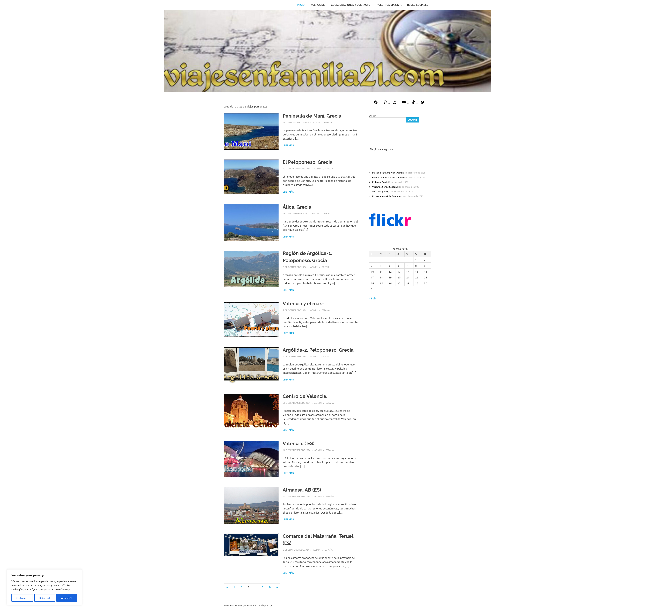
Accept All (66, 597)
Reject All (44, 597)
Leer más (288, 145)
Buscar (372, 115)
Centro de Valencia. (305, 396)
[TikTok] (413, 103)
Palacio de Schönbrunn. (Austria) (388, 172)
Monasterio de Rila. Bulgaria (386, 196)
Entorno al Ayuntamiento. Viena (388, 177)
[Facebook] (376, 103)
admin (316, 122)
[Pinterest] (385, 103)
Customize (22, 597)
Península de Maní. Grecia (312, 116)
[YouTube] (404, 103)
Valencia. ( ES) (299, 443)
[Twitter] (423, 103)
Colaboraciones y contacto (350, 4)
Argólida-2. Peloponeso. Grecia (318, 350)
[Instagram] (394, 103)
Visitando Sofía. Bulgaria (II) (386, 186)
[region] (44, 587)
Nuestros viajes (387, 4)
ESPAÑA (326, 310)
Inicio (300, 4)
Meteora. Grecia (380, 182)
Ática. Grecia (297, 207)
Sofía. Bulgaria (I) (380, 191)
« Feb (372, 298)
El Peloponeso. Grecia (307, 162)
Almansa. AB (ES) (302, 490)
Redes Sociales (417, 4)
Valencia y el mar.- (303, 303)
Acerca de (318, 4)
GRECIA (328, 122)
